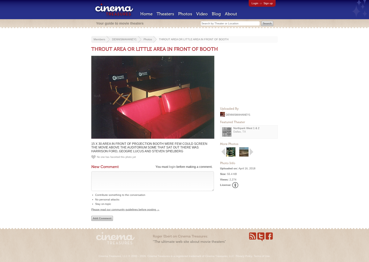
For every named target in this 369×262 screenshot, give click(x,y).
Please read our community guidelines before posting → (125, 209)
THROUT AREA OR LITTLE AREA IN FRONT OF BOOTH (194, 39)
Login (255, 3)
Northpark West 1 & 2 (246, 128)
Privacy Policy (244, 256)
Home (146, 13)
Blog (216, 13)
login (172, 166)
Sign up (268, 3)
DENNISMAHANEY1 (124, 39)
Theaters (165, 13)
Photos (185, 13)
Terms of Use (262, 256)
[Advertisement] (249, 80)
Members (99, 39)
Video (202, 13)
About (231, 13)
